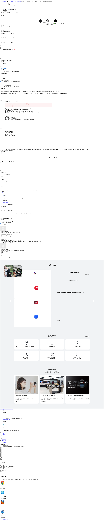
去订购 (8, 419)
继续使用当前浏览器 (4, 519)
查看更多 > (87, 274)
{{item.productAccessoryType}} (6, 409)
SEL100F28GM (18, 1)
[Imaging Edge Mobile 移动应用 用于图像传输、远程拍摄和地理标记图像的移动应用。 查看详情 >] (32, 291)
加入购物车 (5, 202)
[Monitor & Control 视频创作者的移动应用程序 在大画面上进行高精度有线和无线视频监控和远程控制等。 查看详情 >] (32, 305)
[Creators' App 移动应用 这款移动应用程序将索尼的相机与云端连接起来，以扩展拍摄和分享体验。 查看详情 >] (32, 277)
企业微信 (59, 21)
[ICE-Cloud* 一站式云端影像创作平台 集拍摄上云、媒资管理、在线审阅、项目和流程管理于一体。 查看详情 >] (32, 320)
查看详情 (5, 419)
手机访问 (51, 21)
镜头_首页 (10, 1)
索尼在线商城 (3, 1)
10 (1, 459)
